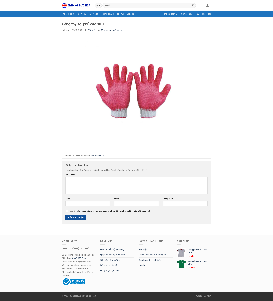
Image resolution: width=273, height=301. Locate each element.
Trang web (168, 198)
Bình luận (70, 174)
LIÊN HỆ (130, 14)
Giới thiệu (143, 249)
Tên (67, 198)
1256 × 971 (92, 30)
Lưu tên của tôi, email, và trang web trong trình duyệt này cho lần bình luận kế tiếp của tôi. (110, 211)
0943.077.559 (79, 258)
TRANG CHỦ (68, 14)
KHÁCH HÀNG (108, 14)
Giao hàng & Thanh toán (150, 260)
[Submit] (193, 5)
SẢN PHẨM (93, 14)
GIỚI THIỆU (81, 14)
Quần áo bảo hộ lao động (112, 249)
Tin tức (120, 14)
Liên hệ (142, 265)
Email (117, 198)
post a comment (97, 156)
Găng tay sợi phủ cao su (111, 30)
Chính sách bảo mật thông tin (152, 254)
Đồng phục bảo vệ (108, 265)
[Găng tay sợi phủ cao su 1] (136, 92)
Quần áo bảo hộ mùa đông (112, 254)
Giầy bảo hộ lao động (110, 260)
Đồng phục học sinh (109, 270)
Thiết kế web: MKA (203, 296)
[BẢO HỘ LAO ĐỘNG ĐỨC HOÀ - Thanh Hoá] (76, 5)
